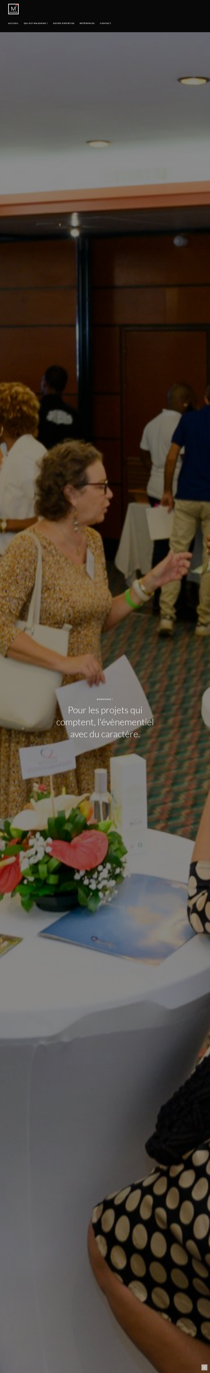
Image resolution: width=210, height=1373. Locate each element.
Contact (105, 23)
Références (87, 23)
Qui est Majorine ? (36, 23)
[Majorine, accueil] (13, 9)
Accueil (13, 23)
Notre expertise (63, 23)
